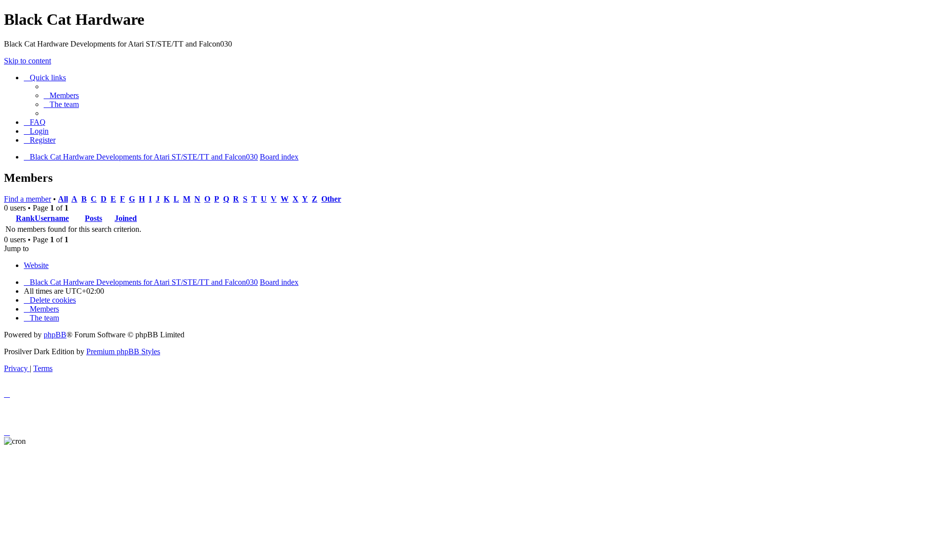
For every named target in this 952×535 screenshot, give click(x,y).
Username (52, 218)
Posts (93, 218)
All (63, 199)
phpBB (55, 334)
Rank (25, 218)
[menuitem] (61, 95)
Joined (126, 218)
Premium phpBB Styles (123, 351)
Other (331, 199)
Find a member (27, 199)
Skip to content (27, 60)
